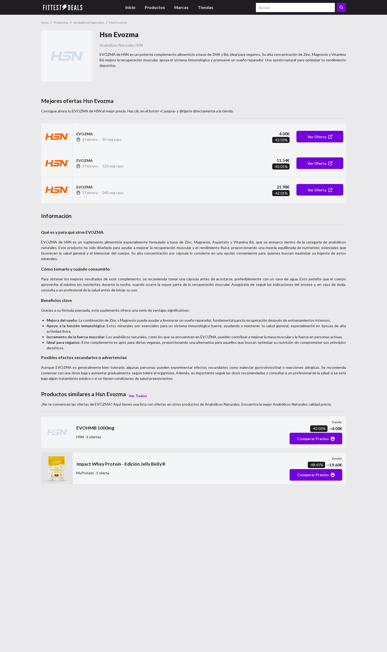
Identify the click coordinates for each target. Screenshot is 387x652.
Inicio (130, 7)
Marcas (181, 7)
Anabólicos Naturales (117, 45)
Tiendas (205, 7)
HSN (139, 45)
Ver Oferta (316, 137)
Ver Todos (138, 396)
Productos (155, 7)
